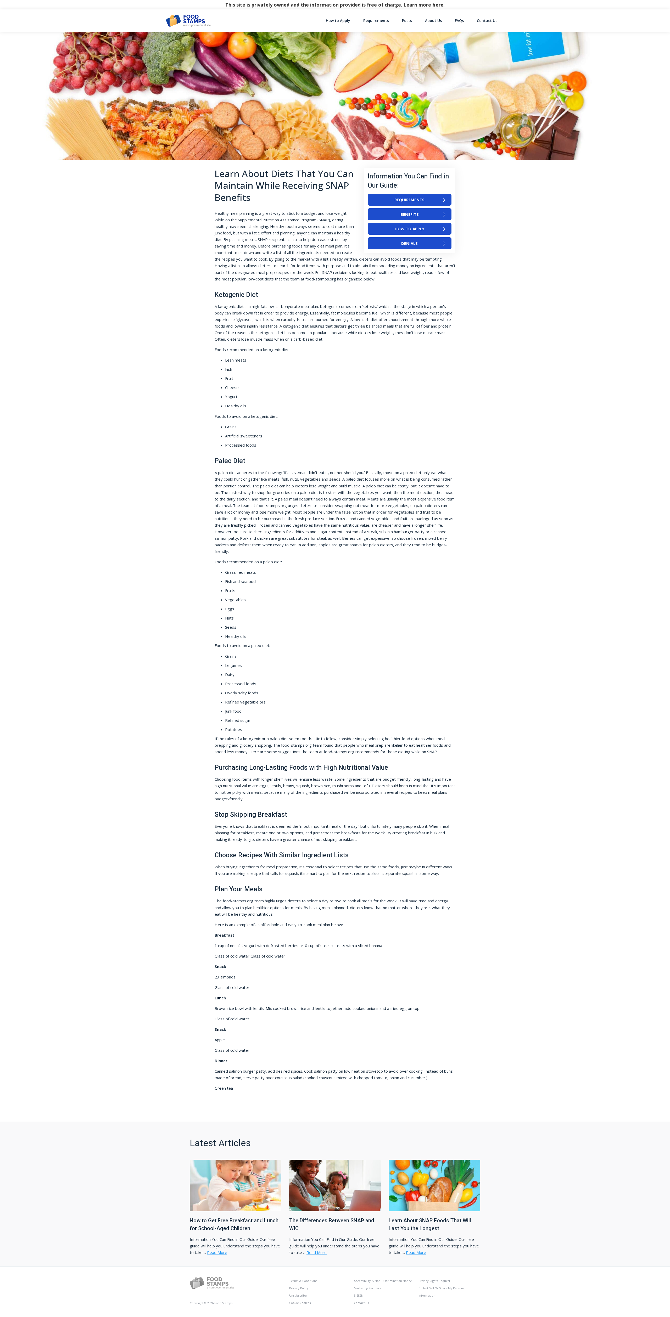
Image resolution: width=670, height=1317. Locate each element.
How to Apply (338, 20)
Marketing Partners (367, 1288)
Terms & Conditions (303, 1281)
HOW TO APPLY (410, 228)
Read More (217, 1252)
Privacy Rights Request (434, 1281)
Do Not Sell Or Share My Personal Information (441, 1291)
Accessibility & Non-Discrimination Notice (383, 1281)
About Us (433, 20)
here (437, 5)
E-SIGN (358, 1295)
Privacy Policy (299, 1288)
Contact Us (487, 20)
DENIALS (409, 243)
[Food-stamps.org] (212, 1283)
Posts (407, 20)
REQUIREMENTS (409, 199)
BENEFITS (409, 214)
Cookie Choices (300, 1303)
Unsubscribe (298, 1295)
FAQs (459, 20)
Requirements (376, 20)
